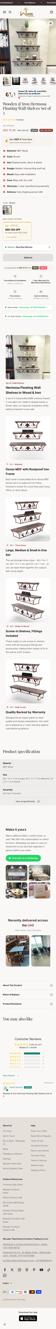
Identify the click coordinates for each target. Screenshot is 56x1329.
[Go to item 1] (7, 81)
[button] (9, 119)
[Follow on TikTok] (49, 1270)
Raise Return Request (41, 1136)
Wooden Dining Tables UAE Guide (13, 1212)
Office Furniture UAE (12, 1197)
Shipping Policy (38, 1170)
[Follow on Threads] (27, 1270)
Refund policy (37, 1165)
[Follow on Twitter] (12, 1270)
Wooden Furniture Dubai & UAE (11, 1228)
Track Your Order (39, 1131)
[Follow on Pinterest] (34, 1270)
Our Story (7, 1131)
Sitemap (7, 1159)
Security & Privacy (39, 1145)
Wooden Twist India (12, 1163)
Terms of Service (39, 1160)
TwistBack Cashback (13, 1154)
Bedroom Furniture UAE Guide (14, 1220)
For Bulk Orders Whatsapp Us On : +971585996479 (27, 1260)
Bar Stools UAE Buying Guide (13, 1204)
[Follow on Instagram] (19, 1270)
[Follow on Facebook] (5, 1270)
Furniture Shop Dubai (13, 1184)
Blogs (5, 1149)
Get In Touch (9, 1136)
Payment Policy (38, 1155)
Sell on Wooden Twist (13, 1168)
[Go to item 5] (44, 81)
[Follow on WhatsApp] (5, 1275)
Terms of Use (37, 1141)
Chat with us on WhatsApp (25, 858)
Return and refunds (40, 1150)
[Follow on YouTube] (41, 1270)
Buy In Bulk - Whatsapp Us (14, 1142)
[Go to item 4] (34, 81)
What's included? (15, 284)
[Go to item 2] (16, 81)
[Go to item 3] (25, 81)
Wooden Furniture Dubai (11, 1191)
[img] (9, 1083)
